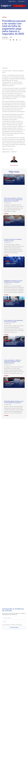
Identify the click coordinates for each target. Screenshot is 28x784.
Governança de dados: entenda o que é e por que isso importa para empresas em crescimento (13, 199)
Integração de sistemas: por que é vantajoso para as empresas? (13, 281)
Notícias (4, 17)
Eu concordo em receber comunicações (12, 624)
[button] (10, 5)
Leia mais (6, 213)
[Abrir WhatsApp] (24, 780)
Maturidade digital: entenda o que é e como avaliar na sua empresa (13, 401)
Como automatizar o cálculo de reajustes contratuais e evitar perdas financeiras (12, 361)
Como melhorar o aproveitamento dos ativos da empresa (13, 321)
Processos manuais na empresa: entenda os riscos (13, 239)
